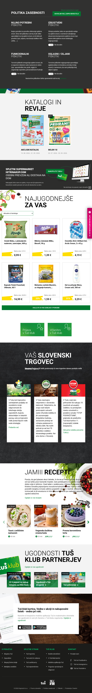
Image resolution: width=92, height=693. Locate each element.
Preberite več (14, 427)
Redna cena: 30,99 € (20, 295)
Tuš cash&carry (31, 662)
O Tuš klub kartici (54, 658)
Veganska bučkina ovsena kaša (43, 531)
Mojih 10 (52, 150)
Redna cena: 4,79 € (80, 295)
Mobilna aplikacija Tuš (56, 662)
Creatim (74, 688)
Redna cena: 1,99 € (50, 251)
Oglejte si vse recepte (33, 498)
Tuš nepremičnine (32, 667)
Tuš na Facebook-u (80, 660)
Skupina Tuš (8, 654)
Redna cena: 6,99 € (80, 251)
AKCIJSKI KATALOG (30, 150)
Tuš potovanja (69, 585)
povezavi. (63, 78)
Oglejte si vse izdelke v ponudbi (46, 308)
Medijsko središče (10, 667)
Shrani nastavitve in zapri (70, 10)
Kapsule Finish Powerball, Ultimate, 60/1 (14, 286)
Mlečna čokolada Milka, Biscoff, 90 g (44, 242)
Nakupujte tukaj (55, 171)
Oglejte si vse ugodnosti (34, 567)
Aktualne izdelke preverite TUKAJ (73, 431)
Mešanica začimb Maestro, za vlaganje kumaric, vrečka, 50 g (45, 286)
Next (88, 521)
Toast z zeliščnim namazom (16, 531)
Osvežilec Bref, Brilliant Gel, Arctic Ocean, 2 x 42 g (76, 242)
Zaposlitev (7, 658)
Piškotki (60, 688)
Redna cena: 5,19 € (19, 251)
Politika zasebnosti (49, 688)
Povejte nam (74, 654)
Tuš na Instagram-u (80, 664)
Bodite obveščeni (54, 654)
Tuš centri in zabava (33, 658)
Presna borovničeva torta (72, 531)
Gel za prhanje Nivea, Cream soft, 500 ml (73, 286)
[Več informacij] (32, 330)
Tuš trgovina (30, 654)
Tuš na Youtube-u (80, 668)
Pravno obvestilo (36, 688)
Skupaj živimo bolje (10, 662)
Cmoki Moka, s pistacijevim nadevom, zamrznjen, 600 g (15, 242)
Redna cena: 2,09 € (50, 295)
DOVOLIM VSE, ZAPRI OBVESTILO (67, 14)
